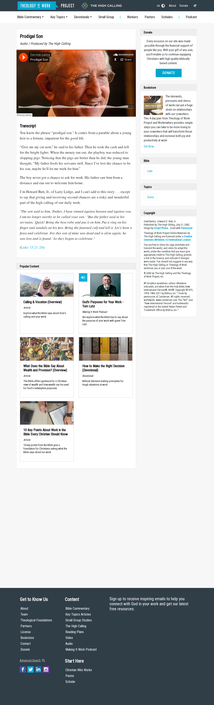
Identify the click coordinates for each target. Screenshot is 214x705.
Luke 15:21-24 (32, 247)
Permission (186, 228)
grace (150, 197)
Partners (26, 626)
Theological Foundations (36, 620)
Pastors (150, 17)
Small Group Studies (78, 620)
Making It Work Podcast (81, 649)
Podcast (191, 17)
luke (150, 171)
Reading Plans (74, 632)
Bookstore (27, 638)
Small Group (106, 17)
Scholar (70, 682)
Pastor (69, 676)
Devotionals (81, 17)
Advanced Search (30, 660)
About (172, 5)
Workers (132, 17)
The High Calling (75, 626)
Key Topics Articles (78, 614)
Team (24, 614)
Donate (184, 5)
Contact (25, 644)
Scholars (167, 17)
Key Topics (57, 17)
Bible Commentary (29, 17)
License (25, 632)
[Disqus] (76, 524)
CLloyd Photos (161, 228)
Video (69, 638)
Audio (69, 644)
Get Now (149, 146)
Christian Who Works (78, 670)
